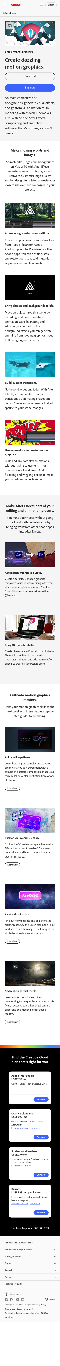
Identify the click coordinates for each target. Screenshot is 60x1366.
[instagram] (11, 1299)
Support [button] (8, 1263)
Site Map (44, 1313)
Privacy (43, 1305)
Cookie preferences (24, 1309)
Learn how (12, 788)
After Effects (9, 13)
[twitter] (17, 1299)
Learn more (35, 1128)
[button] (41, 4)
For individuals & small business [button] (19, 1242)
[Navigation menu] (4, 5)
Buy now (30, 87)
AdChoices (11, 1317)
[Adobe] (15, 5)
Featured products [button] (13, 1284)
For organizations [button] (13, 1256)
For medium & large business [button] (18, 1249)
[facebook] (6, 1299)
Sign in (51, 5)
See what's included (19, 1128)
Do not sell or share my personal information (22, 1313)
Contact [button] (8, 1270)
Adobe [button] (8, 1277)
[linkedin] (22, 1299)
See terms (15, 1165)
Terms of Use (10, 1309)
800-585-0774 (41, 1228)
